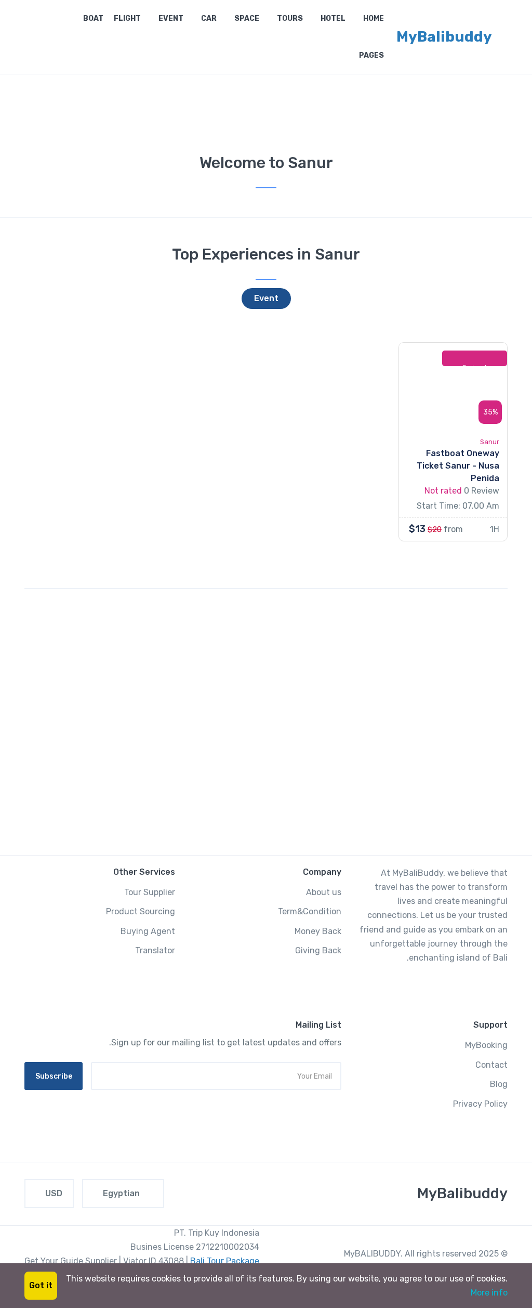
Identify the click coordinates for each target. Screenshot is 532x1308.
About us (323, 892)
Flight (127, 18)
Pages (370, 55)
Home (373, 18)
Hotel (332, 18)
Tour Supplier (149, 892)
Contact (491, 1065)
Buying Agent (148, 931)
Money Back (318, 931)
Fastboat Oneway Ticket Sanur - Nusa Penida (458, 465)
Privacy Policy (480, 1104)
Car (208, 18)
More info (489, 1293)
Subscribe (53, 1076)
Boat (92, 18)
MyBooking (486, 1045)
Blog (499, 1084)
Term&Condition (309, 911)
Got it (40, 1285)
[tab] (266, 298)
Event (170, 18)
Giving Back (318, 950)
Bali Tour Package (224, 1261)
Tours (289, 18)
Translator (155, 950)
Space (246, 18)
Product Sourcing (140, 911)
